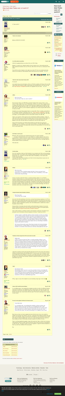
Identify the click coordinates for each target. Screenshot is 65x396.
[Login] (63, 1)
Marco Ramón (5, 350)
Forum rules (59, 53)
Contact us (8, 381)
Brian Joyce (6, 27)
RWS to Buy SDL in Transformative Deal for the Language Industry (58, 37)
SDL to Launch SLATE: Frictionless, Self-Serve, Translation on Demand (58, 44)
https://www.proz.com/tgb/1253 (20, 86)
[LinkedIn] (33, 385)
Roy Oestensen (7, 240)
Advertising (33, 370)
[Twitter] (37, 385)
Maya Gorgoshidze (6, 352)
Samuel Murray (7, 98)
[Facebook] (30, 385)
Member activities (35, 368)
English (36, 374)
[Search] (56, 1)
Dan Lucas (6, 196)
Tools (47, 368)
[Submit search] (61, 15)
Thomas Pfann (6, 50)
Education (42, 368)
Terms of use (44, 370)
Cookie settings (50, 393)
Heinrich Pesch (7, 136)
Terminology (19, 368)
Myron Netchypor (6, 348)
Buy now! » (56, 119)
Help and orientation (59, 55)
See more (46, 71)
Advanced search (57, 16)
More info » (56, 88)
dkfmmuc (5, 37)
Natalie (5, 270)
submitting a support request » (17, 358)
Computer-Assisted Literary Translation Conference (29, 208)
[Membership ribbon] (4, 102)
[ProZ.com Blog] (40, 385)
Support (37, 370)
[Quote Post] (47, 52)
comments (56, 39)
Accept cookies (58, 393)
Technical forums (6, 6)
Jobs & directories (27, 368)
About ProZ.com (20, 370)
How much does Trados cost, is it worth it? (16, 8)
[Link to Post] (49, 52)
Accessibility (30, 374)
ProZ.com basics (27, 370)
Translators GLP (7, 288)
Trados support (12, 6)
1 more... (44, 74)
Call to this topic (14, 346)
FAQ (41, 370)
